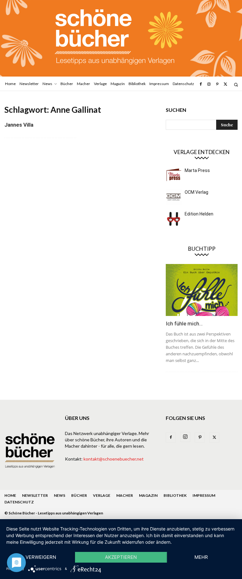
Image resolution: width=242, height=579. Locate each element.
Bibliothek (175, 495)
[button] (236, 84)
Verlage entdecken (202, 152)
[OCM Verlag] (174, 197)
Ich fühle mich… (184, 323)
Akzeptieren (121, 557)
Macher (124, 495)
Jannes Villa (18, 125)
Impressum (204, 495)
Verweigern (41, 557)
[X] (226, 84)
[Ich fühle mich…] (202, 290)
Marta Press (197, 170)
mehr (201, 557)
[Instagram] (209, 84)
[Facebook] (200, 84)
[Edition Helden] (174, 218)
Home (10, 495)
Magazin (148, 495)
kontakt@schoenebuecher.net (114, 458)
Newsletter (35, 495)
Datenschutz (19, 502)
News (59, 495)
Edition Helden (199, 213)
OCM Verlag (196, 192)
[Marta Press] (174, 175)
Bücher (79, 495)
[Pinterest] (217, 84)
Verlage (101, 495)
